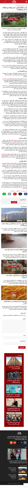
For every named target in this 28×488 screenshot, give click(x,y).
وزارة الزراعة (12, 191)
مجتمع (23, 5)
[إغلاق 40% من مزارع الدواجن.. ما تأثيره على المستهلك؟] (14, 267)
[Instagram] (18, 442)
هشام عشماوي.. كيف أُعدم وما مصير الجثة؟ (13, 381)
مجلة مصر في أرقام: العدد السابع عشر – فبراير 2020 (12, 476)
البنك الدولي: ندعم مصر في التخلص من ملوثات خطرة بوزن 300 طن (14, 224)
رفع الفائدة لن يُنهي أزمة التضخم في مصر (14, 367)
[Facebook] (25, 442)
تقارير (26, 5)
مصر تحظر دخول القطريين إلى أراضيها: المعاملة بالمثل (13, 409)
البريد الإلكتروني (22, 341)
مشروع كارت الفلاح (14, 140)
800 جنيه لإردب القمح (6, 164)
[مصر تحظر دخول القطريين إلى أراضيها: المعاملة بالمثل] (14, 402)
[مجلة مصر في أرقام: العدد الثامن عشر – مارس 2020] (22, 470)
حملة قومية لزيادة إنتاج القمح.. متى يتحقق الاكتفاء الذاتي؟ (15, 302)
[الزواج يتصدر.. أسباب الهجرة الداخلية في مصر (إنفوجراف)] (14, 388)
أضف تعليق (18, 11)
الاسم (24, 335)
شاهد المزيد (14, 202)
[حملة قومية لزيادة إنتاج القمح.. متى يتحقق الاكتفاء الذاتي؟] (14, 293)
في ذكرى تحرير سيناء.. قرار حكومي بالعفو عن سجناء (13, 423)
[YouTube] (14, 442)
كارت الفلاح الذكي (24, 191)
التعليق (24, 318)
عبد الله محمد (13, 11)
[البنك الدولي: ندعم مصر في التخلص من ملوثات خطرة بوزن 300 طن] (14, 215)
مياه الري (15, 118)
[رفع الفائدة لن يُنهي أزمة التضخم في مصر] (14, 361)
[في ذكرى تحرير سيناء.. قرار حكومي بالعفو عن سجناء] (14, 416)
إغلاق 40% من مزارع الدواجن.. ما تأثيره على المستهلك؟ (16, 276)
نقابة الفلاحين (18, 191)
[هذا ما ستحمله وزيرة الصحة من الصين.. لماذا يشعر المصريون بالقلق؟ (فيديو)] (17, 454)
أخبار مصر (17, 5)
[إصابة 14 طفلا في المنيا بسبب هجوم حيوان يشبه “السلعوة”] (14, 241)
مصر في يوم (9, 483)
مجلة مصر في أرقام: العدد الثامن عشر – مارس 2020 (12, 469)
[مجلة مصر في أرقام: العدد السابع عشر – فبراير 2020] (22, 477)
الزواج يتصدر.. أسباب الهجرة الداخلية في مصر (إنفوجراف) (13, 395)
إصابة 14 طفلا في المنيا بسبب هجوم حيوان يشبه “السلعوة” (16, 250)
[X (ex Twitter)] (21, 442)
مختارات (20, 5)
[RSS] (11, 442)
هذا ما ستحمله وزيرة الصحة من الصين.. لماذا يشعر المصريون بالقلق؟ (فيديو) (17, 461)
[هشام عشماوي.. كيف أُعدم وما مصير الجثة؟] (14, 375)
